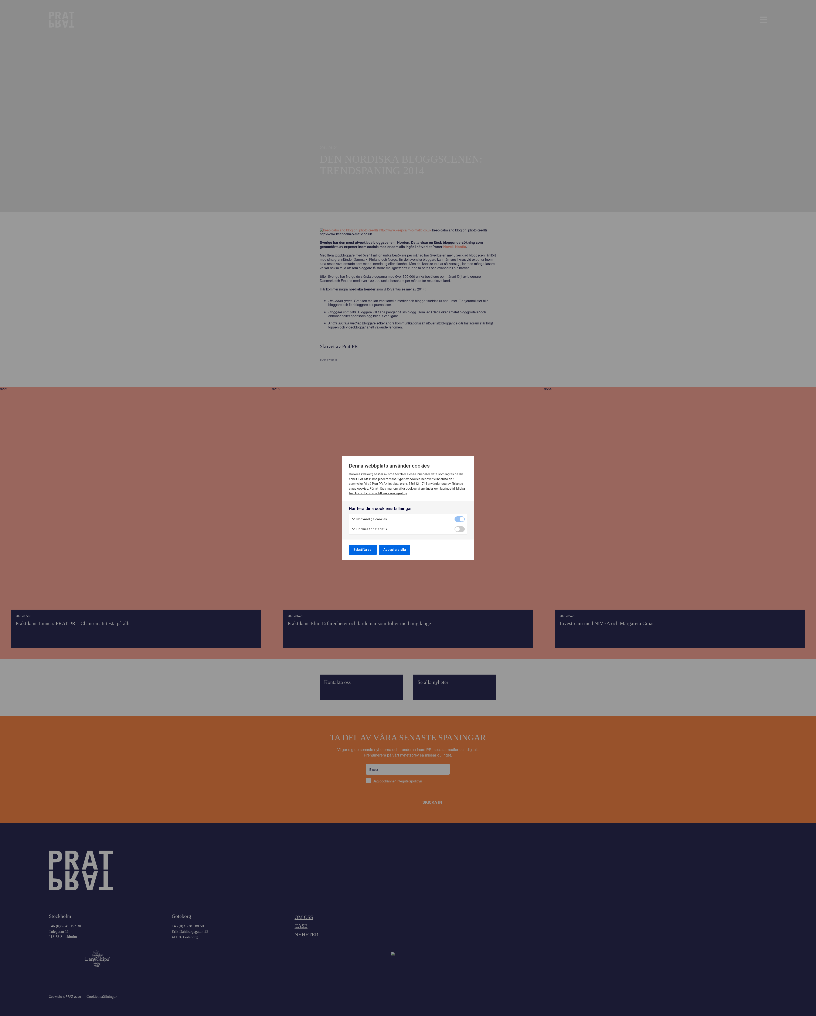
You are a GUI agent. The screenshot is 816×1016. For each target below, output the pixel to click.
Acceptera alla (394, 550)
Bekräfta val (362, 550)
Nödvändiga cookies (371, 519)
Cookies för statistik (371, 529)
